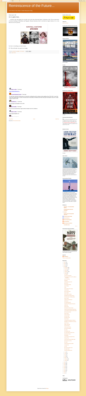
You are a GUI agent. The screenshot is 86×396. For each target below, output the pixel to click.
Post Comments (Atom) (16, 120)
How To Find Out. (67, 279)
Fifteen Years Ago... (67, 324)
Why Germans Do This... (68, 340)
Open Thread (66, 313)
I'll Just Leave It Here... (67, 327)
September (66, 271)
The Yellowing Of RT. (67, 302)
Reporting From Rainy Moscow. (69, 295)
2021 (64, 363)
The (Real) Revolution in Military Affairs (69, 122)
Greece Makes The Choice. (68, 288)
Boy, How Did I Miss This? (68, 347)
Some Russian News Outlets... (69, 343)
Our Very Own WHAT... (67, 328)
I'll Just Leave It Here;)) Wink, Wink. (69, 339)
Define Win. (66, 305)
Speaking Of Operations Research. (69, 303)
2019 (64, 366)
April (65, 356)
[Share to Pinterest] (30, 51)
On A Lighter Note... (67, 331)
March (65, 357)
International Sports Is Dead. (68, 307)
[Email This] (26, 51)
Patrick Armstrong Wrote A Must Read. (70, 309)
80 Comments (22, 51)
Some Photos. (66, 290)
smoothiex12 (66, 256)
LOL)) (65, 287)
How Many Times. (67, 317)
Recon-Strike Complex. (68, 294)
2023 (64, 266)
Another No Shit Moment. (68, 299)
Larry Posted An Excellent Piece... (69, 336)
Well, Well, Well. (66, 316)
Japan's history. (13, 52)
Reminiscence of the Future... (32, 6)
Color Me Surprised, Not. (68, 350)
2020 (64, 364)
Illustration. (66, 280)
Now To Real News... (67, 291)
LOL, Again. (66, 274)
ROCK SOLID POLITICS (68, 219)
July (65, 352)
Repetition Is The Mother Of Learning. (70, 321)
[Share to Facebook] (29, 51)
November (66, 268)
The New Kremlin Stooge (68, 216)
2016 (64, 370)
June (65, 353)
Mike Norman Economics (68, 223)
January (65, 360)
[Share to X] (28, 51)
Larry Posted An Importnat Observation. (70, 310)
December (66, 267)
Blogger (47, 388)
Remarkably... (66, 335)
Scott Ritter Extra (67, 224)
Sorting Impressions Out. (68, 281)
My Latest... (66, 329)
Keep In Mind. (66, 292)
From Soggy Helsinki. (67, 284)
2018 (64, 367)
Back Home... (66, 283)
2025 (64, 263)
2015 (64, 371)
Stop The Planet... (67, 325)
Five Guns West (66, 221)
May (65, 354)
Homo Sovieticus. (67, 314)
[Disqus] (34, 70)
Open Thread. (66, 298)
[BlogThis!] (27, 51)
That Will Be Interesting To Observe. (70, 320)
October (65, 270)
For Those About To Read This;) (69, 332)
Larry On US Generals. (68, 275)
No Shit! (65, 346)
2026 (64, 262)
